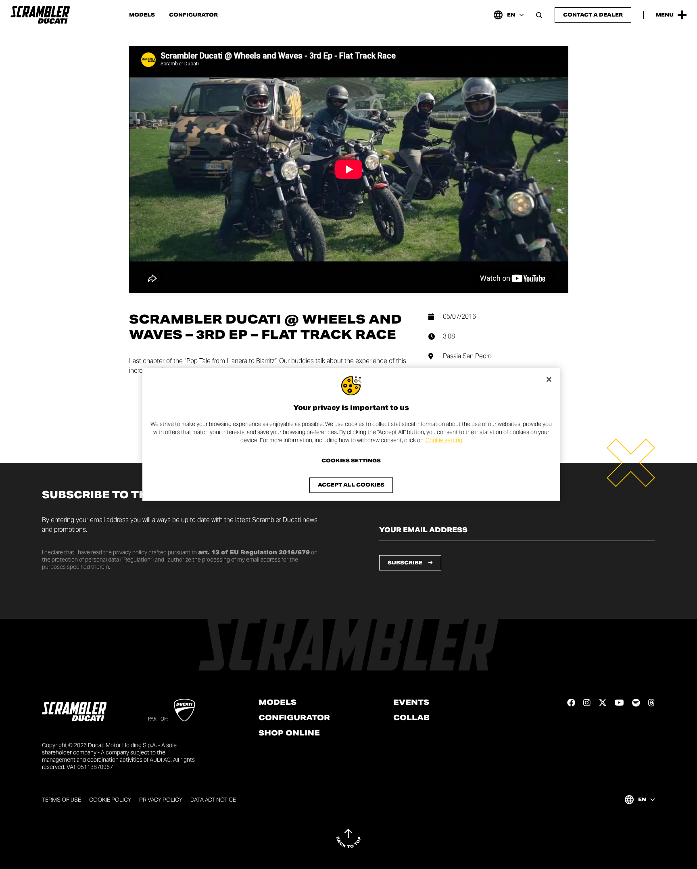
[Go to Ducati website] (184, 710)
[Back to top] (348, 838)
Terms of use (61, 799)
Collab (411, 717)
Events (411, 702)
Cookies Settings (351, 461)
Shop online (289, 733)
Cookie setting (444, 440)
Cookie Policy (110, 799)
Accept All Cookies (351, 485)
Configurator (193, 15)
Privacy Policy (160, 799)
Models (142, 15)
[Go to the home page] (40, 15)
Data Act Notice (213, 799)
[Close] (549, 379)
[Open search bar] (539, 15)
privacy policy (130, 552)
